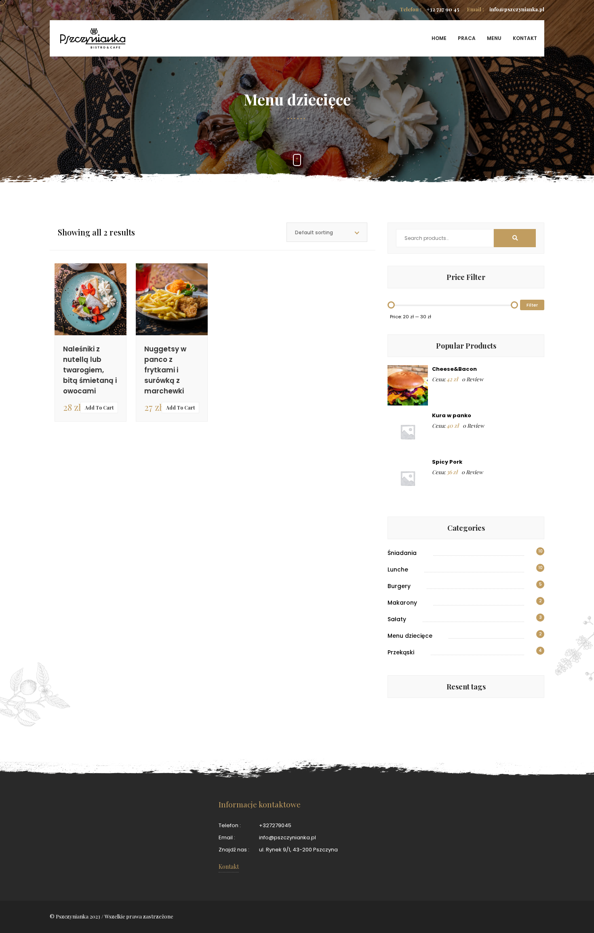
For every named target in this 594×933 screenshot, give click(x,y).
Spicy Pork (447, 462)
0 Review (472, 379)
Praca (467, 38)
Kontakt (525, 38)
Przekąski (401, 652)
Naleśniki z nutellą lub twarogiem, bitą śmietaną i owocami (90, 370)
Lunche (398, 569)
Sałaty (397, 619)
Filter (532, 305)
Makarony (402, 603)
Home (439, 38)
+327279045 (275, 825)
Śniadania (402, 553)
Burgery (399, 586)
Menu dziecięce (410, 636)
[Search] (515, 238)
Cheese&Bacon (454, 369)
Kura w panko (451, 415)
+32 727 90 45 (429, 9)
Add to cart (99, 407)
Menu (494, 38)
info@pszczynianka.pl (505, 9)
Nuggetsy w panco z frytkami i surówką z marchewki (165, 370)
